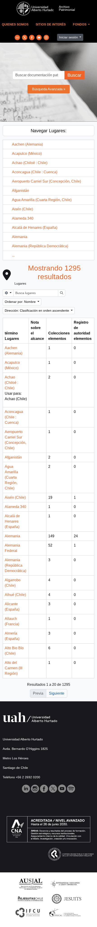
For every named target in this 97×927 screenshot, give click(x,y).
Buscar (74, 75)
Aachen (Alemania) (27, 144)
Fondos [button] (80, 24)
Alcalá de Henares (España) (34, 227)
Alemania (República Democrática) (40, 246)
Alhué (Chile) (15, 595)
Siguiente (56, 693)
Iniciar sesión (69, 37)
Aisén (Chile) (22, 209)
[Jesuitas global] (66, 898)
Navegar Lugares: (49, 130)
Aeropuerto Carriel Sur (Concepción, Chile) (46, 181)
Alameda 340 (22, 218)
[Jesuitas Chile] (30, 898)
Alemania (19, 237)
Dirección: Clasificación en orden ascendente (37, 310)
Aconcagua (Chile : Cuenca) (34, 172)
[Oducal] (65, 912)
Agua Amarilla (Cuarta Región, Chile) (42, 200)
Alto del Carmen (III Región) (13, 668)
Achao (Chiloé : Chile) (29, 163)
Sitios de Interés (51, 24)
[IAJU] (65, 884)
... (13, 255)
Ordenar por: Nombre (21, 302)
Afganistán (20, 190)
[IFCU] (27, 912)
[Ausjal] (31, 884)
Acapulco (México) (27, 153)
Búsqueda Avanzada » (48, 89)
